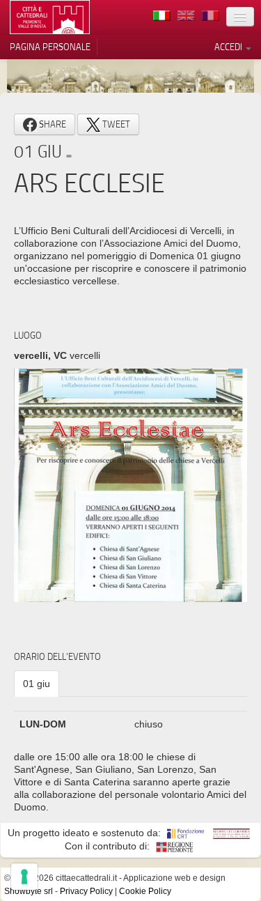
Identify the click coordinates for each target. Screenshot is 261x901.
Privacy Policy (86, 891)
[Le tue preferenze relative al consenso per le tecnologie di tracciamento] (24, 876)
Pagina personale (50, 46)
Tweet (115, 124)
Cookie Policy (145, 891)
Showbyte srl (28, 891)
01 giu (36, 683)
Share (51, 124)
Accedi (229, 46)
